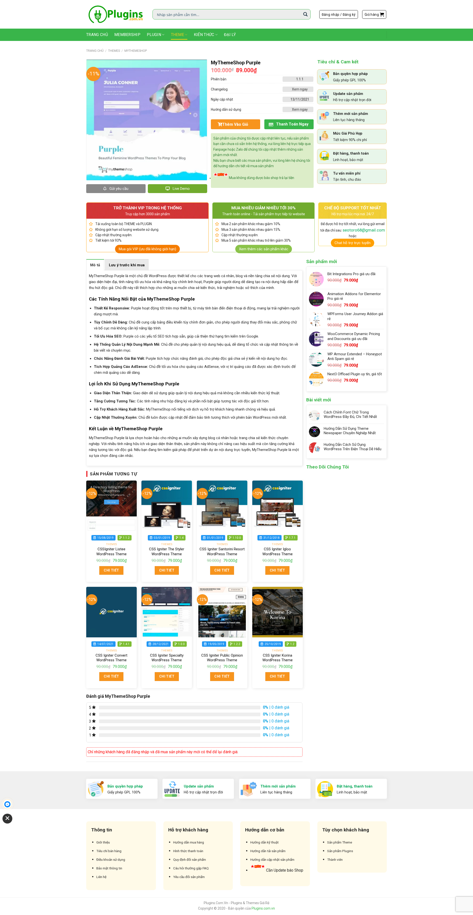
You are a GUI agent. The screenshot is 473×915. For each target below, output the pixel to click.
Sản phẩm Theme (339, 842)
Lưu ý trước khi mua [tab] (127, 265)
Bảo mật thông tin (109, 868)
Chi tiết (111, 570)
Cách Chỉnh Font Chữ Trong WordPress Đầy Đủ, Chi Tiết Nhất (350, 414)
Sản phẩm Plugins (340, 851)
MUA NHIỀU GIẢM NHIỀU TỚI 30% (263, 207)
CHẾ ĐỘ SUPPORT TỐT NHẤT (352, 207)
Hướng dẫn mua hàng (188, 842)
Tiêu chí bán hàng (108, 851)
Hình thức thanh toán (188, 851)
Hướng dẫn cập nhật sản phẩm (272, 859)
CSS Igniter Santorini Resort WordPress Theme (222, 551)
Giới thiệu (103, 842)
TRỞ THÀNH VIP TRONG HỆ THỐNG (147, 207)
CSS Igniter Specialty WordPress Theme (167, 658)
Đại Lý (230, 34)
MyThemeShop (135, 51)
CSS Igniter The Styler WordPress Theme (166, 551)
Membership (127, 34)
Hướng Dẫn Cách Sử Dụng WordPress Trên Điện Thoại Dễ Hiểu (352, 446)
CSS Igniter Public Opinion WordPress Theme (222, 658)
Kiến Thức (204, 34)
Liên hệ (101, 877)
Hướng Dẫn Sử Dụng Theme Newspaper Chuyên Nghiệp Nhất (350, 430)
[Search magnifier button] (305, 14)
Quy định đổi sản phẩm (189, 859)
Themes (114, 51)
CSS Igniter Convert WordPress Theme (111, 658)
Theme (177, 34)
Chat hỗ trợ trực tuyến (353, 243)
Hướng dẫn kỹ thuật (264, 842)
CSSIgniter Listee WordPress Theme (111, 551)
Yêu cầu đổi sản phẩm (189, 877)
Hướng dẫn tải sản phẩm (268, 851)
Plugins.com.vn (263, 908)
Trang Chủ (97, 34)
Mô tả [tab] (95, 265)
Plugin (154, 34)
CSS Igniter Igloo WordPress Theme (277, 551)
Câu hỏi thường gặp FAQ (191, 868)
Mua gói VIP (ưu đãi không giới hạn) (147, 249)
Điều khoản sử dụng (110, 859)
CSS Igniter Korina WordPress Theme (277, 658)
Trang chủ (94, 51)
